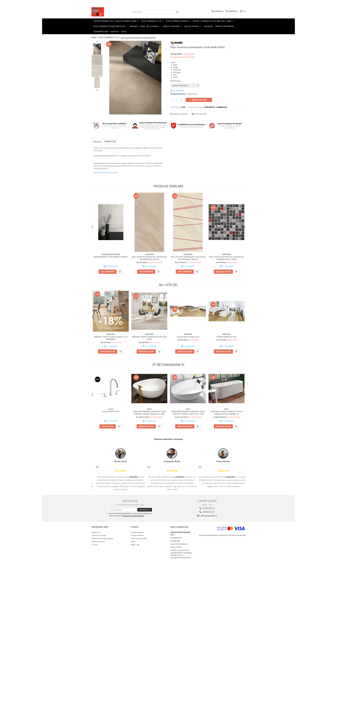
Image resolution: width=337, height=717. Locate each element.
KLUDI (110, 409)
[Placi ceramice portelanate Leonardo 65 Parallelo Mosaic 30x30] (226, 222)
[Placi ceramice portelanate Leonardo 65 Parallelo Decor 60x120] (188, 222)
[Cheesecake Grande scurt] (188, 311)
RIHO (149, 409)
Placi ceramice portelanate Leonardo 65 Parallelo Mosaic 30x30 (226, 257)
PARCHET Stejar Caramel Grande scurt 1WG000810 (111, 337)
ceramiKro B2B (100, 31)
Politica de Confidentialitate (133, 516)
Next (97, 89)
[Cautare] (177, 12)
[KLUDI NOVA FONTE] (111, 388)
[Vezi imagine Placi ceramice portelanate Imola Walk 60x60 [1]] (97, 60)
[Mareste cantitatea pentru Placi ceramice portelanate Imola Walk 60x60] (181, 100)
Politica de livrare (98, 541)
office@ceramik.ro (208, 515)
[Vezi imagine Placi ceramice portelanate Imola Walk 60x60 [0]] (97, 49)
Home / (94, 37)
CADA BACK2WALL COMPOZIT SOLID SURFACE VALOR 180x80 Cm (226, 412)
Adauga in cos (199, 100)
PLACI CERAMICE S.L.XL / (109, 37)
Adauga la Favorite (180, 114)
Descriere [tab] (97, 142)
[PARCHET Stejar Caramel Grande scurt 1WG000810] (111, 311)
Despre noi (95, 532)
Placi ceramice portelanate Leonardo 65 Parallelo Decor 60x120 (187, 257)
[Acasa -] (104, 11)
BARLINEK (111, 334)
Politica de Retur (137, 535)
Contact (114, 31)
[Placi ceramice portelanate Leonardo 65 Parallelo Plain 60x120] (149, 222)
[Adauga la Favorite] (120, 272)
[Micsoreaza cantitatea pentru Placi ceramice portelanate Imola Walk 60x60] (172, 100)
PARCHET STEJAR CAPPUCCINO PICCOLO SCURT (149, 337)
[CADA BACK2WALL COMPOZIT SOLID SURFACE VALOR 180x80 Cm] (226, 388)
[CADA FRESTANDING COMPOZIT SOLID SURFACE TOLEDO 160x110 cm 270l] (188, 388)
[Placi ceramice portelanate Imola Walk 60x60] (135, 77)
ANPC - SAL (135, 544)
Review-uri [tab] (110, 141)
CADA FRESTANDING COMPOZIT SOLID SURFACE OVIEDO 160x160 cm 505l (149, 412)
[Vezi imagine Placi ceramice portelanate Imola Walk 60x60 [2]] (97, 71)
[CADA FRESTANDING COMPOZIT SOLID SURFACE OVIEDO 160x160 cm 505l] (149, 388)
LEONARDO (149, 254)
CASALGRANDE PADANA (110, 254)
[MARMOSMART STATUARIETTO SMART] (111, 222)
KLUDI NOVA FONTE (111, 411)
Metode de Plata (137, 532)
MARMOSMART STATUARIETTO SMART (111, 256)
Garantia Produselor (139, 538)
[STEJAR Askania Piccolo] (226, 311)
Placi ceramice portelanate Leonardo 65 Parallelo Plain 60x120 (149, 257)
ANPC (133, 541)
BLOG (123, 31)
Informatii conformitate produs (105, 172)
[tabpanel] (135, 77)
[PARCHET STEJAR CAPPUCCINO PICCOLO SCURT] (149, 311)
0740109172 (208, 508)
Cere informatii (200, 114)
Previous (97, 42)
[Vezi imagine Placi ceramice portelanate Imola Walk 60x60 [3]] (97, 82)
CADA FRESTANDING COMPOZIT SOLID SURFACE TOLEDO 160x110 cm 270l (188, 412)
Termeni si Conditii (98, 535)
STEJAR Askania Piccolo (227, 336)
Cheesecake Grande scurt (188, 336)
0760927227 (208, 512)
